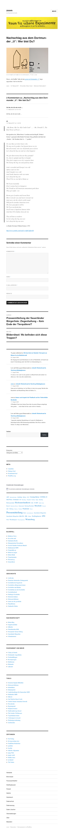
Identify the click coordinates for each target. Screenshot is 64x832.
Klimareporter (11, 690)
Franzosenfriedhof (11, 781)
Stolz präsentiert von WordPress (25, 827)
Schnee (29, 516)
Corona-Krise (34, 497)
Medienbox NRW (12, 694)
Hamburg (41, 499)
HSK (32, 502)
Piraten (31, 509)
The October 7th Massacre (15, 713)
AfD (7, 497)
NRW (7, 509)
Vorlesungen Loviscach (14, 718)
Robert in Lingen (12, 552)
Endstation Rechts (13, 541)
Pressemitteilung (14, 512)
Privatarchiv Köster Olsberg (15, 631)
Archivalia (11, 578)
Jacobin (10, 748)
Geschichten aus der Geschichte (16, 590)
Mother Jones (11, 757)
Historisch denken (13, 597)
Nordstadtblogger (12, 657)
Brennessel (9, 777)
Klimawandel (21, 506)
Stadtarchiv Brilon (13, 606)
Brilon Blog (11, 622)
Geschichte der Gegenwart (15, 583)
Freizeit (8, 789)
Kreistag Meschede (29, 506)
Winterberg (30, 519)
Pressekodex (11, 704)
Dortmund (36, 86)
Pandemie (26, 509)
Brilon (24, 497)
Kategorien (9, 450)
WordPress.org (12, 476)
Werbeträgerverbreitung (14, 720)
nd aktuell (10, 760)
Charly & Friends (12, 652)
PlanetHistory (11, 604)
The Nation (11, 762)
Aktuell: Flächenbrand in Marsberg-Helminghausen (30, 384)
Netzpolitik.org (12, 550)
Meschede (38, 505)
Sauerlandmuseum (30, 513)
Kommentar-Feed (12, 473)
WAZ (7, 519)
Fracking (33, 499)
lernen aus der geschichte (14, 601)
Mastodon (9, 822)
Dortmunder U (42, 86)
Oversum (20, 509)
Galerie (8, 793)
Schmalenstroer (12, 636)
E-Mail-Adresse (12, 285)
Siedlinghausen (36, 516)
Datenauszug (10, 805)
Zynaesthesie (11, 562)
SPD (43, 516)
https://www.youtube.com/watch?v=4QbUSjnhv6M (20, 230)
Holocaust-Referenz (13, 599)
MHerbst (10, 627)
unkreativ (10, 666)
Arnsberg (19, 497)
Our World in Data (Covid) (15, 699)
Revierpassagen (12, 659)
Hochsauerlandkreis (22, 502)
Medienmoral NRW (13, 548)
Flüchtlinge (24, 499)
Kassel (8, 506)
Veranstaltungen (11, 814)
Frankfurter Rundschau (14, 743)
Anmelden (11, 469)
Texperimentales (12, 557)
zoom (9, 10)
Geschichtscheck (12, 592)
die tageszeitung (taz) (13, 741)
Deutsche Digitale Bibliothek (15, 683)
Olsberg (11, 509)
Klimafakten (11, 687)
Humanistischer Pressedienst (15, 543)
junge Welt (11, 753)
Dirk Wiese (9, 499)
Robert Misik (11, 555)
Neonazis (44, 506)
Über (7, 818)
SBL (26, 516)
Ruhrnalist (11, 664)
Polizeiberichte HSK (13, 629)
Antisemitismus (13, 497)
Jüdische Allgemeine (13, 750)
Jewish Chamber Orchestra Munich (17, 545)
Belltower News (12, 536)
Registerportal (11, 706)
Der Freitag (11, 739)
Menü (54, 11)
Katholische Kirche (14, 506)
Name (8, 277)
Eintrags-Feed (11, 471)
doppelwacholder (12, 624)
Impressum (9, 797)
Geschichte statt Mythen (14, 587)
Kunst (31, 86)
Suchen (8, 431)
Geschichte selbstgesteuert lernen (16, 585)
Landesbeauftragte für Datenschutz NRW (19, 692)
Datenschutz (10, 801)
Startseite (9, 772)
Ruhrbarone (11, 662)
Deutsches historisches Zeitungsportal (18, 580)
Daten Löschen (10, 809)
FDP (20, 499)
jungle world (11, 755)
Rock (24, 513)
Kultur (27, 86)
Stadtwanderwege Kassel (14, 711)
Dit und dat (23, 86)
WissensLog (11, 559)
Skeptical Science (12, 708)
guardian (10, 746)
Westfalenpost (13, 519)
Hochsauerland (10, 503)
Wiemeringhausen (21, 519)
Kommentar (10, 251)
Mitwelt (10, 697)
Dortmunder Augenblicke (15, 655)
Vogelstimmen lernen (13, 715)
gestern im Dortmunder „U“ (32, 79)
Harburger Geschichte (14, 594)
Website (9, 293)
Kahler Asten (41, 502)
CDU (28, 497)
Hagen (37, 499)
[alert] (27, 489)
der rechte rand (12, 538)
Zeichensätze (11, 722)
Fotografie (29, 499)
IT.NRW (36, 503)
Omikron (16, 509)
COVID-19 (43, 497)
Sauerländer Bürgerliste (40, 513)
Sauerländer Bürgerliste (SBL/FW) (15, 516)
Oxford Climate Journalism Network (17, 701)
